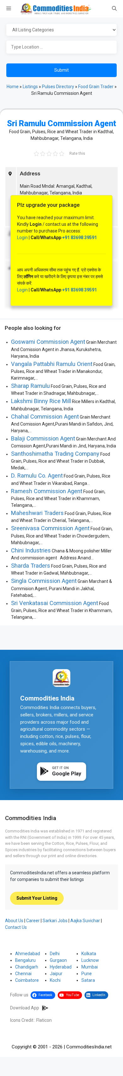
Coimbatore (27, 980)
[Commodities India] (55, 8)
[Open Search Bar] (114, 9)
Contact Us (16, 927)
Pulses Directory (58, 86)
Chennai (23, 973)
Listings (30, 86)
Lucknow (90, 960)
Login (22, 237)
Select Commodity (61, 30)
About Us (14, 920)
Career (33, 920)
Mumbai (89, 966)
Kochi (55, 980)
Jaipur (56, 973)
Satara (88, 980)
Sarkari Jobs (55, 920)
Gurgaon (58, 960)
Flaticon (44, 1020)
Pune (86, 973)
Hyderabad (61, 966)
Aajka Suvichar (85, 920)
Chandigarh (26, 966)
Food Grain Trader (96, 86)
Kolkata (88, 953)
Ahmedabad (27, 953)
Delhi (55, 953)
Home (13, 86)
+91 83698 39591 (79, 237)
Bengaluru (25, 960)
